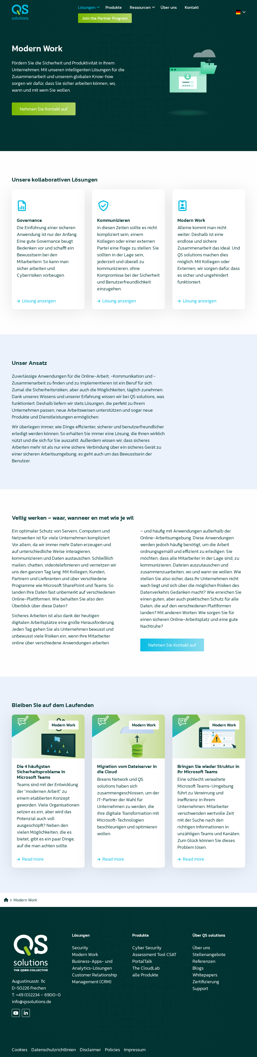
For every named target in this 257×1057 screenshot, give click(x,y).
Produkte (113, 7)
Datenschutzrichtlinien (53, 1049)
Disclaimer (90, 1049)
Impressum (135, 1049)
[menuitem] (87, 7)
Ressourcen (140, 7)
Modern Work (85, 954)
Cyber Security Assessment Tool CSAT (154, 951)
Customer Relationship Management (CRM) (94, 978)
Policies (112, 1049)
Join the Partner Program (105, 18)
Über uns (169, 7)
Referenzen (203, 961)
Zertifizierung (205, 981)
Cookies (19, 1049)
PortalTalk (142, 961)
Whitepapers (204, 974)
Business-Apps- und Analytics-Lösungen (92, 964)
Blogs (198, 968)
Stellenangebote (209, 954)
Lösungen (86, 7)
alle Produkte (145, 974)
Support (200, 988)
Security (80, 947)
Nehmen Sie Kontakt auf (44, 108)
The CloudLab (146, 968)
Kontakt (192, 7)
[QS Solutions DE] (37, 12)
